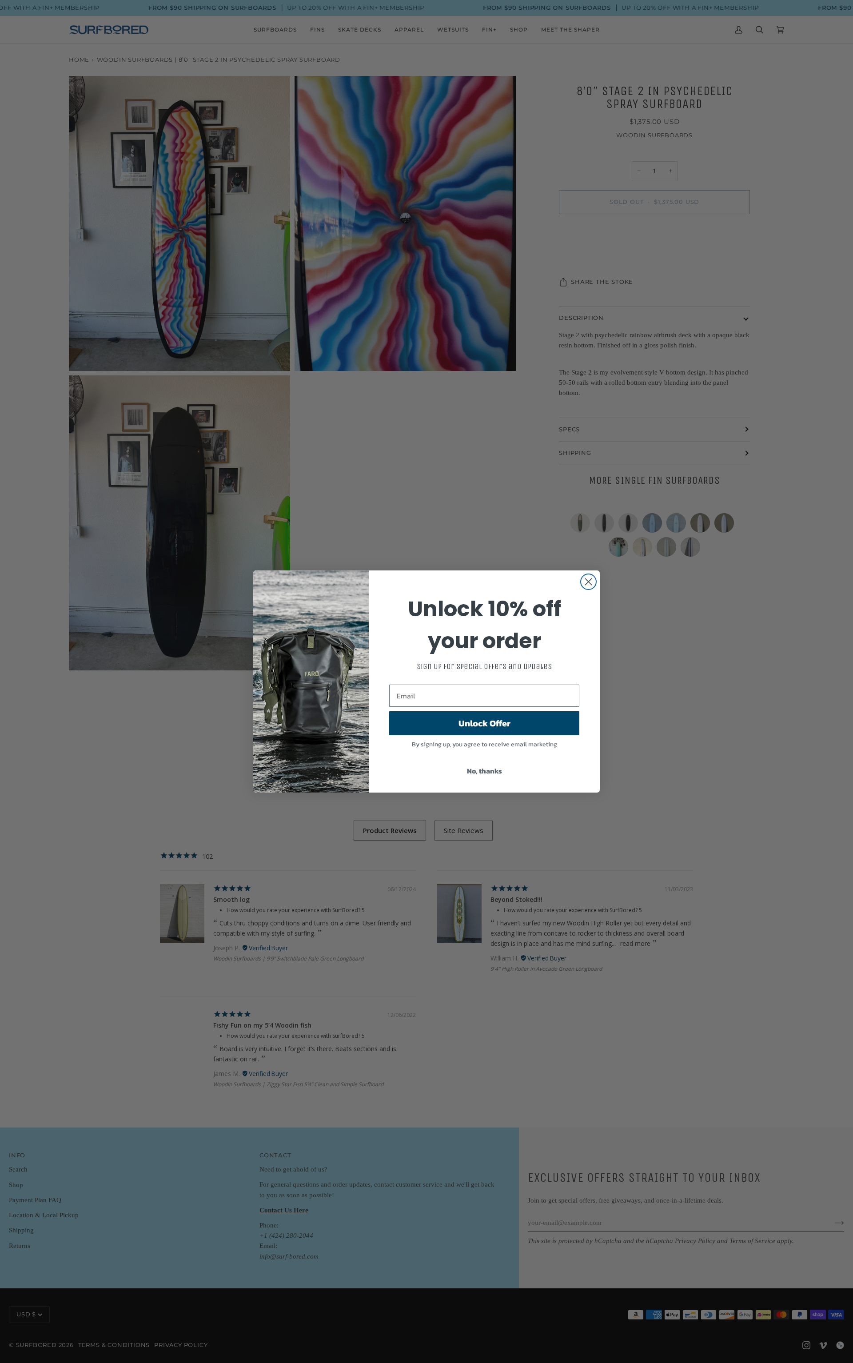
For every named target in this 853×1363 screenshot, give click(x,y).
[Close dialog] (588, 582)
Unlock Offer (484, 723)
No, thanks (484, 770)
